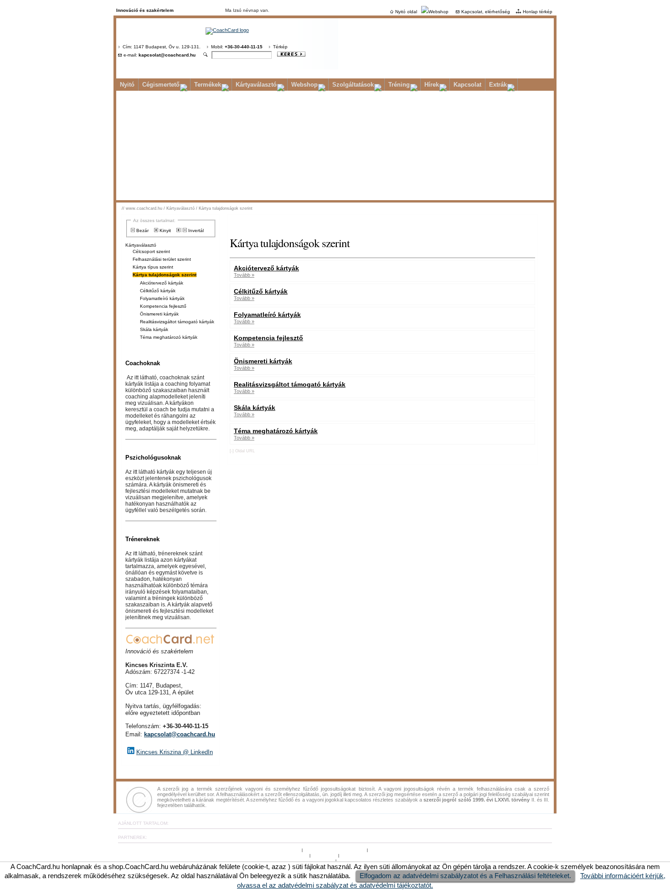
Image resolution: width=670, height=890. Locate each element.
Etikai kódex (324, 855)
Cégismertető (161, 84)
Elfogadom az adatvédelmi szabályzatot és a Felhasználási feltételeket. (465, 876)
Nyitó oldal (406, 11)
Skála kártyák (154, 329)
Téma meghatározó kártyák (168, 337)
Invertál (195, 230)
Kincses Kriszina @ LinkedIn (174, 752)
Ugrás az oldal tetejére (277, 849)
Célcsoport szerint (151, 251)
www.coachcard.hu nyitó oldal (335, 849)
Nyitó (127, 84)
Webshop (438, 11)
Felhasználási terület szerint (162, 259)
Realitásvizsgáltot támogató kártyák (177, 321)
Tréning (399, 84)
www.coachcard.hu (144, 208)
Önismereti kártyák (159, 313)
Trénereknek (142, 539)
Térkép (280, 46)
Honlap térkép (537, 11)
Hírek (431, 84)
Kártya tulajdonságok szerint (226, 208)
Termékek (207, 84)
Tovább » (244, 275)
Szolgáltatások (353, 84)
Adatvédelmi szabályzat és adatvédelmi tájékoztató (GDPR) (402, 855)
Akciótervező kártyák (161, 282)
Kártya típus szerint (153, 266)
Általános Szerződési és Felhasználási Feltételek (257, 855)
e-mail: (160, 54)
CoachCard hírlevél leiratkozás (369, 860)
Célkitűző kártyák (157, 290)
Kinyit (164, 230)
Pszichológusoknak (153, 457)
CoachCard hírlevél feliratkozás (301, 860)
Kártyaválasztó (256, 84)
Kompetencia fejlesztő (163, 306)
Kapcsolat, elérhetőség (485, 11)
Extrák (498, 84)
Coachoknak (142, 363)
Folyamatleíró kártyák (162, 298)
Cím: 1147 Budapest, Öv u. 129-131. (162, 46)
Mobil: (237, 46)
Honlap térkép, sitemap (393, 849)
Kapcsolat (467, 84)
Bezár (142, 230)
